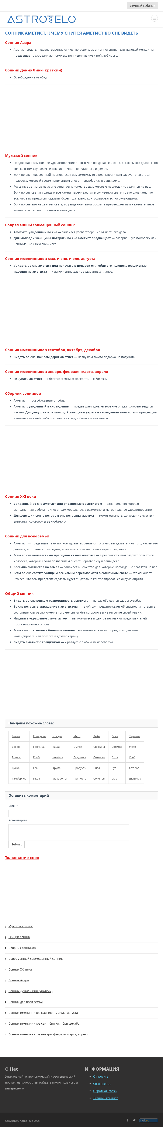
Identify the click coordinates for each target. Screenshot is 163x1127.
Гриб (36, 757)
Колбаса (57, 757)
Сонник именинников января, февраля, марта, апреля (48, 1034)
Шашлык (135, 778)
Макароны (59, 778)
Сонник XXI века (20, 969)
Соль (115, 736)
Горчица (39, 747)
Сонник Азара (18, 980)
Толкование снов (22, 857)
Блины (16, 757)
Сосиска (117, 747)
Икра (36, 778)
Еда (35, 768)
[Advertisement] (80, 118)
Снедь (97, 768)
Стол (115, 757)
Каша (56, 747)
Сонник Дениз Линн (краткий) (30, 991)
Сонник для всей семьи (25, 1002)
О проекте (100, 1076)
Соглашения (102, 1084)
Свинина (99, 747)
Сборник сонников (22, 948)
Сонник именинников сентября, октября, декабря (44, 1023)
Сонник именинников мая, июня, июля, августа (43, 1013)
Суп (114, 768)
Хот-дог (134, 768)
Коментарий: (18, 820)
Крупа (56, 768)
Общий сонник (19, 937)
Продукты (80, 768)
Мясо (76, 736)
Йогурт (57, 736)
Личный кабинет (142, 6)
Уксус (132, 747)
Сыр (114, 778)
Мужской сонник (20, 926)
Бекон (16, 747)
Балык (16, 736)
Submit (16, 844)
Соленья (99, 778)
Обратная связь (105, 1091)
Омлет (77, 747)
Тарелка (134, 736)
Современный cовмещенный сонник (35, 959)
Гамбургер (19, 778)
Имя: (13, 806)
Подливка (79, 757)
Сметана (99, 757)
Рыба (96, 736)
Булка (16, 768)
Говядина (39, 736)
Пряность (79, 778)
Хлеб (132, 757)
